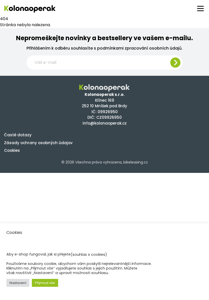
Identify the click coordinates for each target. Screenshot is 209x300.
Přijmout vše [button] (45, 282)
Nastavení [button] (17, 282)
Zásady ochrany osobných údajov (38, 142)
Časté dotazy (18, 135)
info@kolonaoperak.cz (105, 123)
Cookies (12, 150)
